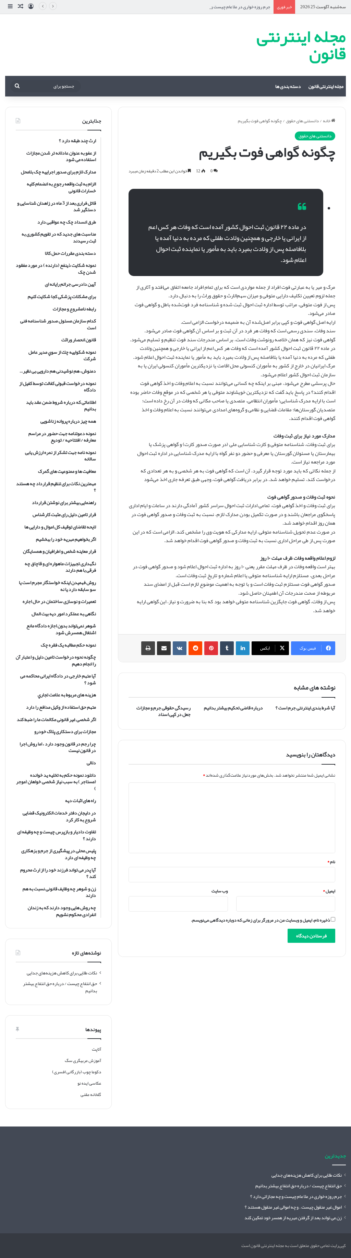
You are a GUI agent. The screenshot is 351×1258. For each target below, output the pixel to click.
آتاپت (96, 1049)
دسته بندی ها (288, 86)
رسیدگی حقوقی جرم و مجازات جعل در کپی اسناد (163, 711)
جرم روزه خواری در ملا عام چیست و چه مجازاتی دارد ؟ (225, 6)
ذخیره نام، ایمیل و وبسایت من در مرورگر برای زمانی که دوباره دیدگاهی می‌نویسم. (260, 920)
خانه (327, 120)
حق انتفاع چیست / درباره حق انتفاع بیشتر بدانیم (60, 987)
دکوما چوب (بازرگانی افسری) (76, 1071)
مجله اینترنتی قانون (325, 86)
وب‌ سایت (219, 891)
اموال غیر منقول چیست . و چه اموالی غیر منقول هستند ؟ (293, 1207)
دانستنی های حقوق (302, 120)
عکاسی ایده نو (89, 1083)
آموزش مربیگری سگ (83, 1060)
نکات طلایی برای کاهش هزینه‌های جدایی (62, 972)
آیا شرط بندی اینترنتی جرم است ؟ (305, 707)
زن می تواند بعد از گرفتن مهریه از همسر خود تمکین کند (293, 1217)
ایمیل (329, 891)
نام (331, 861)
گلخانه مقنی (91, 1094)
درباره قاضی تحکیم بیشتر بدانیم (233, 707)
